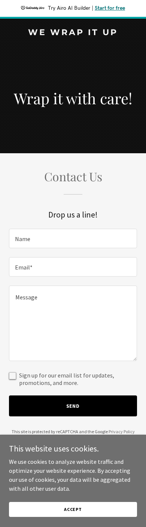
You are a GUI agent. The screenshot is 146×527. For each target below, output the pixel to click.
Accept (73, 509)
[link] (73, 33)
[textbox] (73, 238)
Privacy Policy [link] (122, 431)
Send (73, 406)
